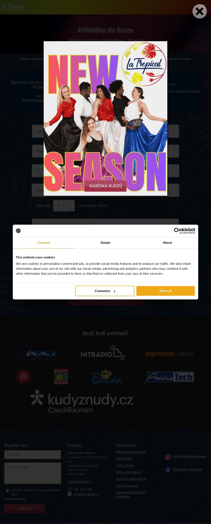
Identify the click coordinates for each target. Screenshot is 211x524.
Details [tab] (106, 242)
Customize (102, 291)
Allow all (165, 291)
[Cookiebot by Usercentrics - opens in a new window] (177, 231)
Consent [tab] (44, 242)
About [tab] (167, 242)
